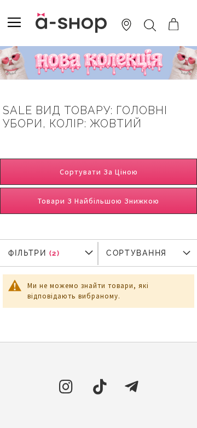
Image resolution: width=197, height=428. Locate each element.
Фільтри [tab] (27, 253)
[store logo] (71, 22)
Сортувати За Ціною (99, 172)
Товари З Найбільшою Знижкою (98, 201)
